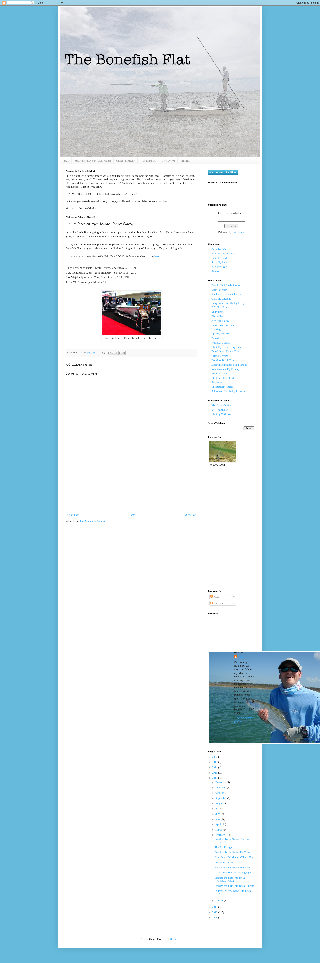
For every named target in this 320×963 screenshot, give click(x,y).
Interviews (168, 160)
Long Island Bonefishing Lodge (228, 303)
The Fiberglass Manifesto (224, 378)
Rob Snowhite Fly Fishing (225, 369)
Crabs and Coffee (224, 862)
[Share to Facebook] (120, 353)
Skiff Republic (219, 289)
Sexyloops (216, 382)
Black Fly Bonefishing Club (226, 347)
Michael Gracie (219, 373)
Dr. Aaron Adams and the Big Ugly (233, 872)
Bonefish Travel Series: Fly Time (232, 852)
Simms (215, 271)
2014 (215, 767)
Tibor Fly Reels (219, 258)
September (221, 798)
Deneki (215, 338)
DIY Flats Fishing (220, 307)
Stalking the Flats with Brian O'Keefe (234, 886)
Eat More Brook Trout (223, 360)
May (218, 819)
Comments (218, 603)
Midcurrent (217, 312)
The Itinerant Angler (222, 386)
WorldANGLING (220, 342)
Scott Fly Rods (219, 262)
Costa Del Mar (219, 249)
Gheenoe (185, 160)
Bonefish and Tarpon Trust (225, 351)
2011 (215, 907)
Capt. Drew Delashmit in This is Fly (234, 857)
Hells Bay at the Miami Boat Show (233, 867)
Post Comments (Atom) (92, 521)
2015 (215, 762)
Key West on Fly (220, 320)
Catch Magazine (219, 356)
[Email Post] (103, 352)
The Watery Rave (220, 334)
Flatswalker (217, 316)
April (218, 824)
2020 (215, 757)
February (220, 834)
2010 (215, 912)
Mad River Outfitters (222, 405)
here (156, 256)
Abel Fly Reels (219, 267)
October (219, 792)
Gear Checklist (125, 160)
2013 (215, 772)
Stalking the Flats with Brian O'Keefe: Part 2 (230, 879)
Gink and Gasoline (221, 298)
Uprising (216, 329)
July (217, 808)
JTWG (80, 352)
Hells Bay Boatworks (222, 253)
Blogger (174, 939)
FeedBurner (238, 232)
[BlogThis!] (113, 353)
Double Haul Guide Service (225, 285)
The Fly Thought (224, 847)
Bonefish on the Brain (222, 325)
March (219, 829)
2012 (215, 777)
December (221, 782)
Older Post (190, 515)
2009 (215, 917)
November (221, 787)
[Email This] (109, 353)
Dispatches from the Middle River (229, 364)
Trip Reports (148, 160)
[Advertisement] (131, 485)
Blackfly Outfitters (221, 414)
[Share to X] (117, 353)
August (219, 803)
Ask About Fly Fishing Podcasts (228, 391)
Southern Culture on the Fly (226, 294)
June (218, 814)
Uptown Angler (219, 409)
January (219, 900)
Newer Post (72, 515)
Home (66, 160)
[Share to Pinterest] (124, 353)
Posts (216, 596)
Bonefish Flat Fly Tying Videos (92, 160)
